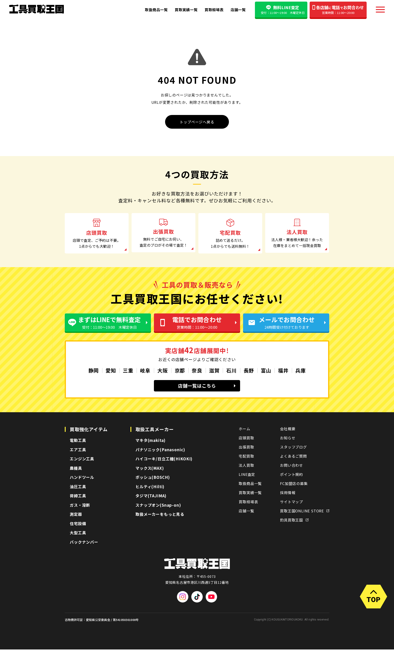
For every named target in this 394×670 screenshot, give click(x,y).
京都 (180, 370)
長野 (249, 370)
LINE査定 (247, 474)
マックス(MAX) (149, 468)
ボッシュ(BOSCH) (152, 477)
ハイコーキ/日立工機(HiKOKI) (163, 458)
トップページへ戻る (197, 122)
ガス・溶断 (80, 505)
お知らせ (287, 438)
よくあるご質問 (293, 456)
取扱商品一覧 (156, 9)
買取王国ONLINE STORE (302, 511)
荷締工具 (78, 495)
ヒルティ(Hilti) (149, 486)
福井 (283, 370)
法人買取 (246, 465)
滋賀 (214, 370)
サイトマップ (291, 501)
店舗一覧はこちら (197, 385)
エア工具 (78, 449)
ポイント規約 (291, 474)
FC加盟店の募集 (294, 483)
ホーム (244, 428)
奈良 (197, 370)
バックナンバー (84, 542)
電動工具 (78, 440)
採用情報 (287, 492)
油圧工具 (78, 486)
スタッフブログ (293, 447)
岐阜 (145, 370)
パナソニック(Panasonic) (160, 449)
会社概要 (287, 428)
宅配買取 (246, 456)
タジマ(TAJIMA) (150, 495)
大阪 (162, 370)
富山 (266, 370)
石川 (231, 370)
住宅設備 (78, 523)
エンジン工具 (82, 458)
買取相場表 (214, 9)
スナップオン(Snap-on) (158, 505)
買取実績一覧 (186, 9)
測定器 (76, 514)
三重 (128, 370)
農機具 (76, 468)
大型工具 (78, 532)
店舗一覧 (238, 9)
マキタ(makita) (150, 440)
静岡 (93, 370)
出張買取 (246, 447)
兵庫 (300, 370)
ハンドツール (82, 477)
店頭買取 (246, 438)
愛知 (111, 370)
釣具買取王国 (291, 520)
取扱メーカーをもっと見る (159, 514)
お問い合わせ (291, 465)
